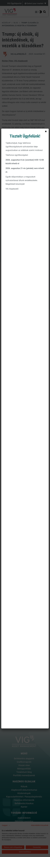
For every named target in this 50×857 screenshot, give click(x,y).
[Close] (46, 131)
